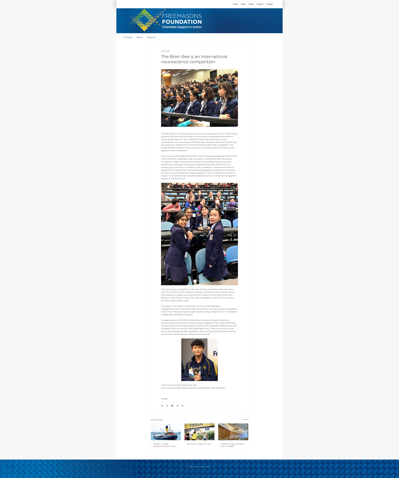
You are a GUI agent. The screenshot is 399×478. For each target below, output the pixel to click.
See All (245, 419)
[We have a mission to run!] (200, 431)
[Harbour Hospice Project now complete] (233, 431)
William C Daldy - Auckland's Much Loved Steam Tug (164, 445)
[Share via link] (177, 406)
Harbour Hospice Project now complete (232, 445)
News (140, 37)
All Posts (127, 37)
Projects (151, 37)
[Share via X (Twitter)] (167, 406)
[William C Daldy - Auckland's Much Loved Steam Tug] (166, 431)
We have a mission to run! (199, 444)
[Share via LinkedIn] (172, 406)
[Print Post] (182, 406)
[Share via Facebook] (162, 406)
